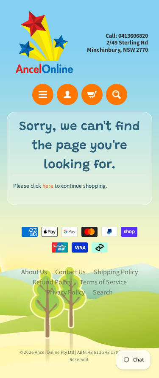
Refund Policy (52, 282)
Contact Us (70, 272)
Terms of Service (103, 282)
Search (103, 292)
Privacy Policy (65, 292)
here (47, 186)
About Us (34, 272)
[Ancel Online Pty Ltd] (43, 43)
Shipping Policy (116, 272)
